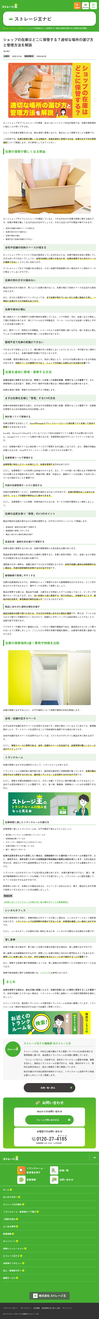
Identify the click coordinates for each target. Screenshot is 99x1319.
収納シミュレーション (13, 1248)
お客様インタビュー (12, 1263)
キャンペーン (9, 1241)
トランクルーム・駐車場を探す (36, 1170)
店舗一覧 (64, 1170)
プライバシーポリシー (11, 1308)
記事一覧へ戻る (48, 1087)
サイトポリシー (26, 1308)
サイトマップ (67, 1308)
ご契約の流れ (9, 1219)
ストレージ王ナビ (18, 28)
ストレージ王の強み (12, 1204)
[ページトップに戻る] (94, 1158)
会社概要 (37, 1308)
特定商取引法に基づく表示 (51, 1308)
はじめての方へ (10, 1197)
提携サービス (9, 1277)
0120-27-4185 (51, 1138)
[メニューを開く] (93, 5)
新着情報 (31, 1179)
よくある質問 (9, 1226)
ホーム (6, 28)
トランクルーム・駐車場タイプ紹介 (19, 1211)
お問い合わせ (66, 1179)
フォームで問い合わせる (47, 1119)
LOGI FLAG (45, 972)
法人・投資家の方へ (12, 1270)
